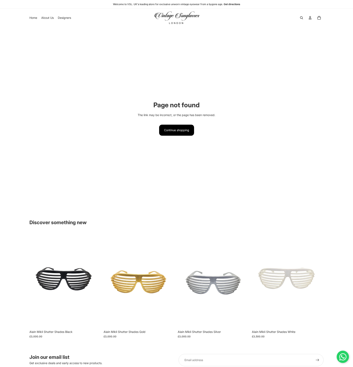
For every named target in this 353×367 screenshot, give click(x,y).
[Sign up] (317, 360)
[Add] (94, 322)
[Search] (301, 17)
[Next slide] (95, 280)
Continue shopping (176, 130)
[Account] (310, 17)
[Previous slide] (35, 280)
